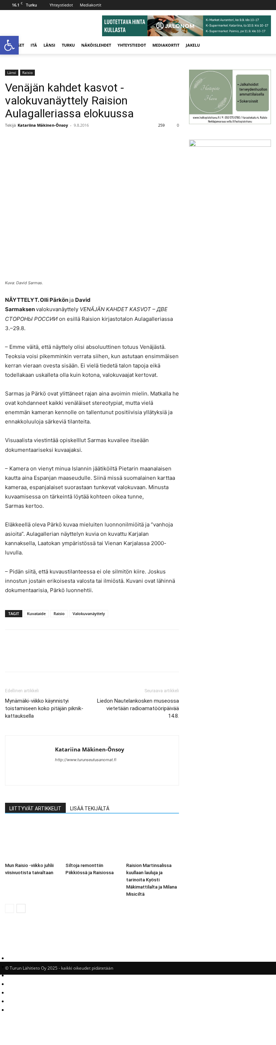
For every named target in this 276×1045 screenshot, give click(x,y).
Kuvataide (36, 613)
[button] (262, 45)
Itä (34, 45)
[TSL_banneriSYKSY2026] (230, 144)
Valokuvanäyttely (89, 613)
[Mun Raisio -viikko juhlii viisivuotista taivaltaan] (31, 841)
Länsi (49, 45)
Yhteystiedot (61, 5)
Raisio (27, 72)
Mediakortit (90, 5)
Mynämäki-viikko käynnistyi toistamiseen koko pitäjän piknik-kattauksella (44, 708)
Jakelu (193, 45)
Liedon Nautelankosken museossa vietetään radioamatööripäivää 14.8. (138, 708)
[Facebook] (12, 141)
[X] (29, 141)
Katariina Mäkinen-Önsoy (43, 125)
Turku (68, 45)
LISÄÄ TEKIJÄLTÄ (89, 808)
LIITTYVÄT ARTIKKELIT (35, 808)
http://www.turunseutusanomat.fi (85, 759)
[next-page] (21, 908)
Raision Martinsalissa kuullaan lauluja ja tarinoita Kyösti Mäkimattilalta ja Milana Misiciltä (151, 880)
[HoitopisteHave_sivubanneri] (230, 122)
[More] (45, 141)
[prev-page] (9, 908)
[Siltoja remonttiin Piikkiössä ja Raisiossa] (91, 841)
